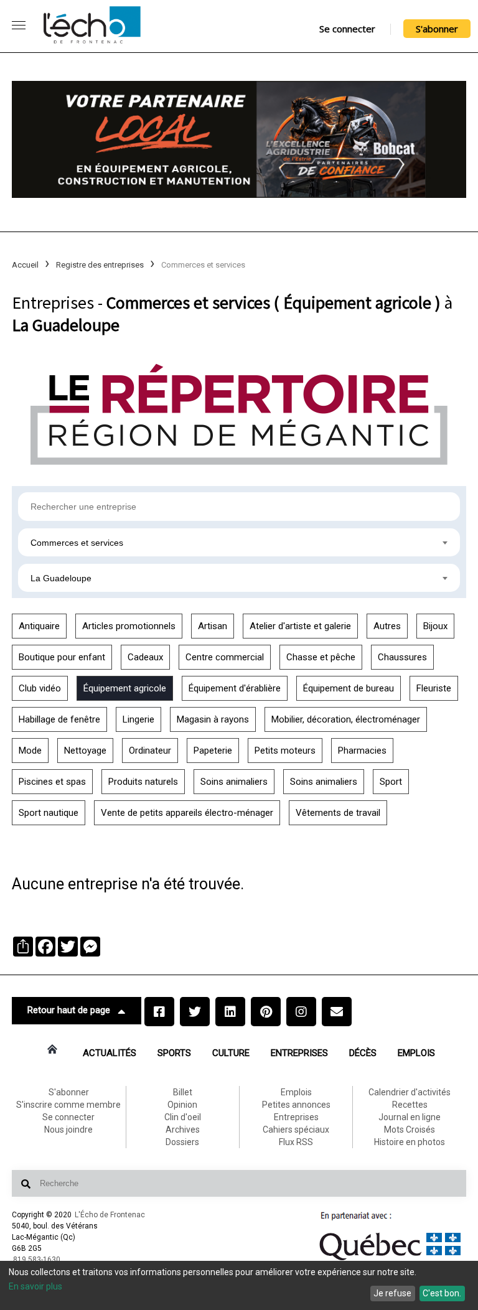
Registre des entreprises (100, 264)
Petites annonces (296, 1105)
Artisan (212, 626)
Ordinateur (150, 750)
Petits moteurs (285, 750)
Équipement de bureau (348, 688)
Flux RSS (296, 1142)
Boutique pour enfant (62, 657)
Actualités (109, 1053)
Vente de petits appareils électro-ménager (187, 812)
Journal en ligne (409, 1117)
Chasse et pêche (320, 657)
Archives (183, 1130)
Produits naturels (143, 781)
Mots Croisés (409, 1130)
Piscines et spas (52, 781)
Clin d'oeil (182, 1117)
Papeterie (213, 750)
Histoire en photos (409, 1142)
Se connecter (347, 28)
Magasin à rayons (213, 719)
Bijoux (435, 626)
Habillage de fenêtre (59, 719)
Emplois (416, 1053)
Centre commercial (224, 657)
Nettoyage (85, 750)
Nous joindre (68, 1130)
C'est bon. (442, 1293)
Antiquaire (39, 626)
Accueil (25, 264)
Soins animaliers (234, 781)
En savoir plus (35, 1286)
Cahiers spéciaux (296, 1130)
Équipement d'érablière (235, 688)
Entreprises (299, 1053)
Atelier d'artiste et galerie (300, 626)
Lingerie (138, 719)
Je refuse (392, 1293)
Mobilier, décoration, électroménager (345, 719)
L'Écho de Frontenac (110, 1214)
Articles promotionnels (129, 626)
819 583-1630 (36, 1259)
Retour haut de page (68, 1010)
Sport (391, 781)
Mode (30, 750)
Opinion (182, 1105)
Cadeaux (145, 657)
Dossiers (182, 1142)
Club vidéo (40, 688)
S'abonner (437, 28)
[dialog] (239, 1285)
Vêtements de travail (338, 812)
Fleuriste (433, 688)
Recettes (410, 1105)
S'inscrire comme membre (68, 1105)
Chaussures (402, 657)
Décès (363, 1053)
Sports (174, 1053)
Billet (182, 1092)
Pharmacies (362, 750)
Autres (387, 626)
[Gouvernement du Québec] (390, 1260)
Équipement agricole (124, 688)
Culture (231, 1053)
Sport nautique (48, 812)
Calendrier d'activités (409, 1092)
